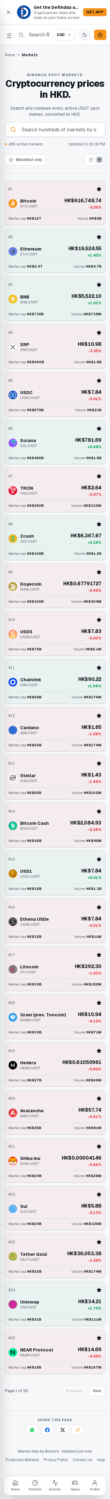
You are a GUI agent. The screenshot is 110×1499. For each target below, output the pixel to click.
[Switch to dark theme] (84, 34)
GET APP (95, 12)
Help (101, 1459)
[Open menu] (9, 35)
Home (10, 55)
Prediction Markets (22, 1459)
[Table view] (90, 159)
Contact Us (82, 1459)
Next (97, 1390)
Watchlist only (29, 159)
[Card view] (99, 159)
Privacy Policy (56, 1459)
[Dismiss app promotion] (8, 12)
